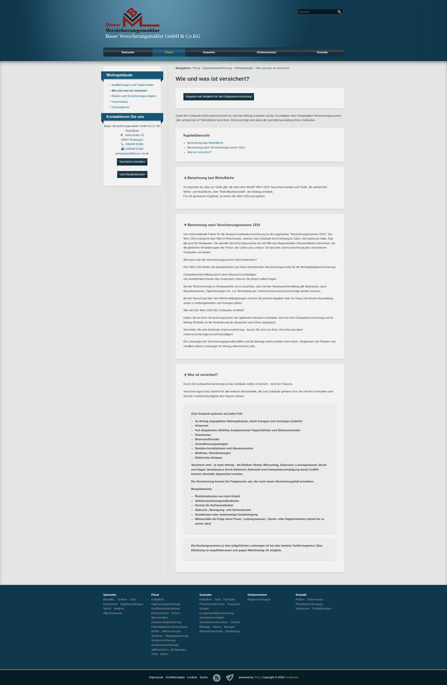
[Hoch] (185, 179)
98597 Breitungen (132, 139)
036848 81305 (134, 148)
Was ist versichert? (199, 152)
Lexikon (192, 677)
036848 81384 (134, 144)
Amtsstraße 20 (134, 135)
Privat (169, 52)
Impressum (156, 677)
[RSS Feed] (217, 678)
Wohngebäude (244, 68)
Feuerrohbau (119, 101)
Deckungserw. (120, 107)
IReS (257, 677)
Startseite (127, 52)
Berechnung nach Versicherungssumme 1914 (216, 147)
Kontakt (322, 52)
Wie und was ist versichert (129, 90)
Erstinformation (175, 677)
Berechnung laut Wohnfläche (205, 142)
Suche (204, 677)
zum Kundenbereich (132, 174)
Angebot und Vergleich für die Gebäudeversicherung (218, 96)
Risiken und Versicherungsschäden (133, 96)
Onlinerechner (266, 52)
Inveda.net (291, 677)
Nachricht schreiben (132, 161)
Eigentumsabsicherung (217, 68)
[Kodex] (230, 678)
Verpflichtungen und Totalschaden (132, 84)
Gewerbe (209, 52)
